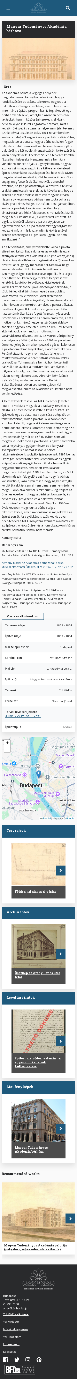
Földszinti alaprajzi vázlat (35, 892)
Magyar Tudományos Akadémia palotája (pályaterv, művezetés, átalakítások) (35, 1247)
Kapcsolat (9, 1352)
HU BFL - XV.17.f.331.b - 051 (23, 716)
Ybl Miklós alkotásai (16, 1314)
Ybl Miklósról (11, 1321)
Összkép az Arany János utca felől (37, 975)
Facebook (5, 1360)
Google (70, 818)
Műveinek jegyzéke (15, 1329)
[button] (38, 774)
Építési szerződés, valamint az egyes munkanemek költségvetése (38, 1062)
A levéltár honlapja (15, 1308)
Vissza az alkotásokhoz (23, 616)
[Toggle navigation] (8, 8)
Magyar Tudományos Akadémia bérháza (31, 1149)
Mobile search (68, 8)
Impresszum (11, 1344)
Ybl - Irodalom (12, 1337)
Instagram (27, 1360)
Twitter (16, 1360)
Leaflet (47, 818)
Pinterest (39, 1360)
